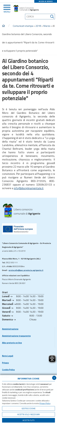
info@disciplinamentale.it (28, 188)
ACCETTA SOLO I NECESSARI (28, 414)
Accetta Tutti (28, 420)
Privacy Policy (45, 403)
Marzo (46, 26)
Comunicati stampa (23, 26)
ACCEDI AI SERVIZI (46, 1)
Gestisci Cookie (28, 408)
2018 (38, 26)
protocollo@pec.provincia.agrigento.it (26, 270)
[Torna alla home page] (3, 26)
